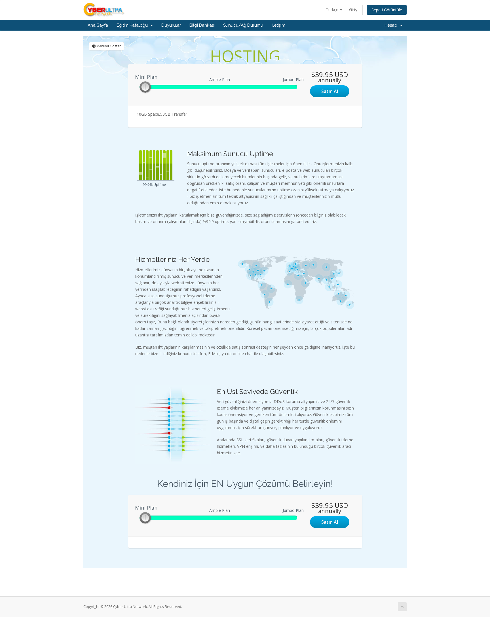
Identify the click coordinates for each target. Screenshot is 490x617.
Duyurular (171, 25)
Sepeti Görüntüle (386, 9)
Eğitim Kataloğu (133, 25)
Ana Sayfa (98, 25)
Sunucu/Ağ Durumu (243, 25)
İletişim (278, 25)
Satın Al (329, 91)
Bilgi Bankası (202, 25)
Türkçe (332, 9)
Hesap (392, 25)
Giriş (353, 9)
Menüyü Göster (108, 46)
